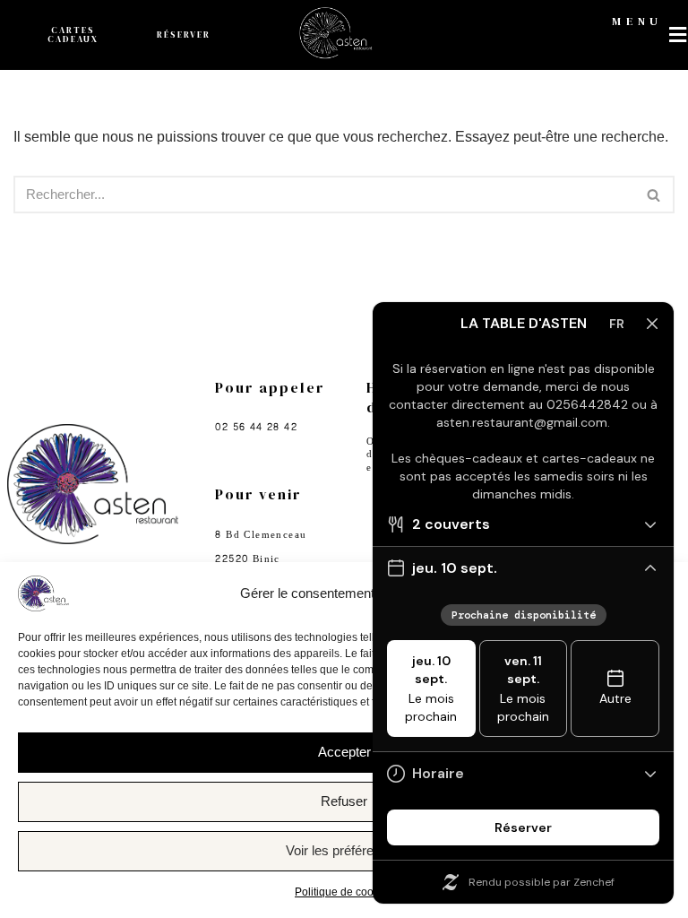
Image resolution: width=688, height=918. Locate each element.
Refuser (344, 801)
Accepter (344, 751)
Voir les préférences (344, 850)
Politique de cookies (344, 892)
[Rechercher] (654, 194)
